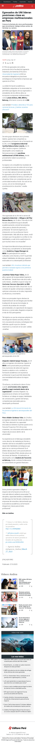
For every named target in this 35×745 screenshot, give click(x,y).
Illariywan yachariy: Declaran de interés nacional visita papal (25, 593)
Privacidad (31, 738)
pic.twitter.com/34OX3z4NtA (15, 542)
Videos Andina (9, 574)
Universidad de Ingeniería (11, 74)
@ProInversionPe (13, 533)
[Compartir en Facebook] (30, 586)
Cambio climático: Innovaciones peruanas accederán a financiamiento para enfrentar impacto (16, 699)
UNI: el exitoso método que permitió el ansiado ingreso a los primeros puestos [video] (16, 267)
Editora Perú (6, 738)
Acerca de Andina (15, 738)
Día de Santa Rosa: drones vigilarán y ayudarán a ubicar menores (24, 620)
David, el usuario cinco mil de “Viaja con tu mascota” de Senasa (25, 606)
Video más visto (17, 632)
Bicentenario (7, 1)
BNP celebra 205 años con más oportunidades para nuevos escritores (25, 581)
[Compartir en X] (31, 586)
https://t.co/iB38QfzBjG (13, 529)
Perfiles (15, 1)
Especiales (23, 1)
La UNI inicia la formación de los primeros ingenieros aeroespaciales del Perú (17, 410)
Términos (24, 738)
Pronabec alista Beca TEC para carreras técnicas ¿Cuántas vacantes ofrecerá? (17, 107)
